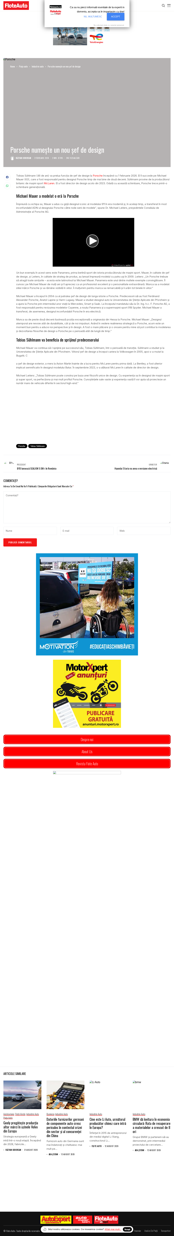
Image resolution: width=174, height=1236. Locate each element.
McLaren (49, 183)
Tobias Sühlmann (37, 446)
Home (12, 66)
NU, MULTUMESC (93, 16)
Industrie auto (38, 66)
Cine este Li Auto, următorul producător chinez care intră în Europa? (108, 1123)
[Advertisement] (93, 413)
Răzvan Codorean (23, 158)
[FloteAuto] (106, 1220)
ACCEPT (115, 16)
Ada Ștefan (53, 1154)
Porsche (98, 175)
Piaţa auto (23, 66)
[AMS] (82, 1220)
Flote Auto (97, 1146)
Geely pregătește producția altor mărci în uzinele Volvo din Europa (20, 1127)
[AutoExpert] (55, 1220)
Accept (127, 1229)
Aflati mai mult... (113, 1229)
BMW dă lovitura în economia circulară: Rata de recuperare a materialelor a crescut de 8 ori (151, 1125)
